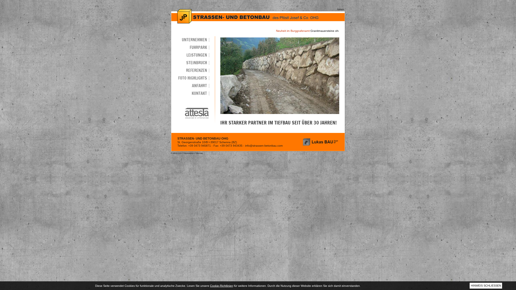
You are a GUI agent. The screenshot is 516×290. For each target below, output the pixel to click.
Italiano (340, 9)
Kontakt (199, 93)
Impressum (188, 153)
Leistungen (196, 55)
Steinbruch (196, 63)
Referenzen (196, 70)
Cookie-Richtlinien (221, 285)
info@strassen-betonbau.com (264, 145)
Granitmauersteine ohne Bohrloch (301, 30)
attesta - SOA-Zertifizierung (197, 113)
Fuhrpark (198, 47)
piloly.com (177, 153)
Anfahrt (199, 86)
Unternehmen (194, 40)
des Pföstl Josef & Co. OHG (320, 142)
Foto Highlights (192, 78)
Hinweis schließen (486, 285)
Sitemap (199, 153)
